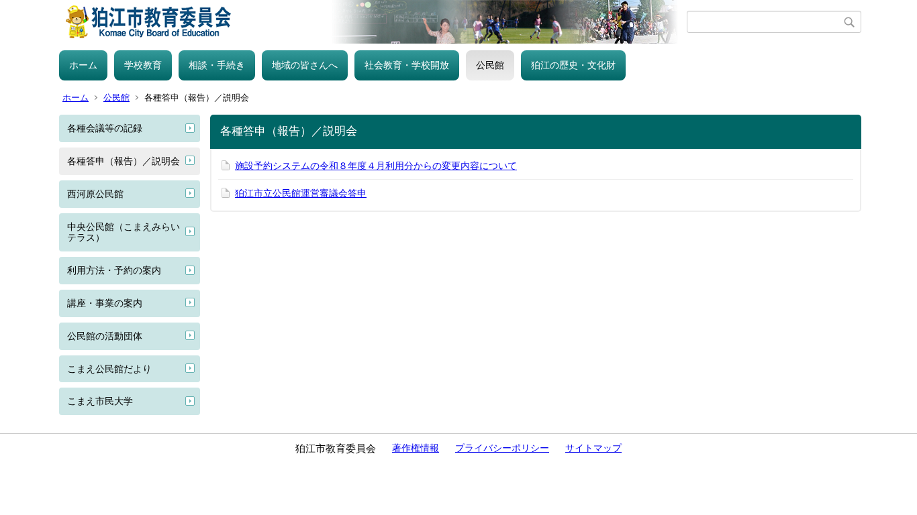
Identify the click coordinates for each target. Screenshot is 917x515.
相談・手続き (217, 65)
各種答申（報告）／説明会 (123, 161)
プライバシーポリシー (502, 448)
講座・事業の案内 (104, 303)
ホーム (83, 65)
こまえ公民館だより (109, 368)
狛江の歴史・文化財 (573, 65)
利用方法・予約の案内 (114, 270)
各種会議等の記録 (104, 128)
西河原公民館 (95, 193)
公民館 (490, 65)
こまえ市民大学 (100, 401)
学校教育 (143, 65)
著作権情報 (415, 448)
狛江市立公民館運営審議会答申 (301, 193)
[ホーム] (373, 21)
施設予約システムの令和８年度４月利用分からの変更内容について (376, 165)
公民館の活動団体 (104, 336)
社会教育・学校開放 (407, 65)
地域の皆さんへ (305, 65)
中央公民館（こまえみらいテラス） (123, 232)
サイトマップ (593, 448)
